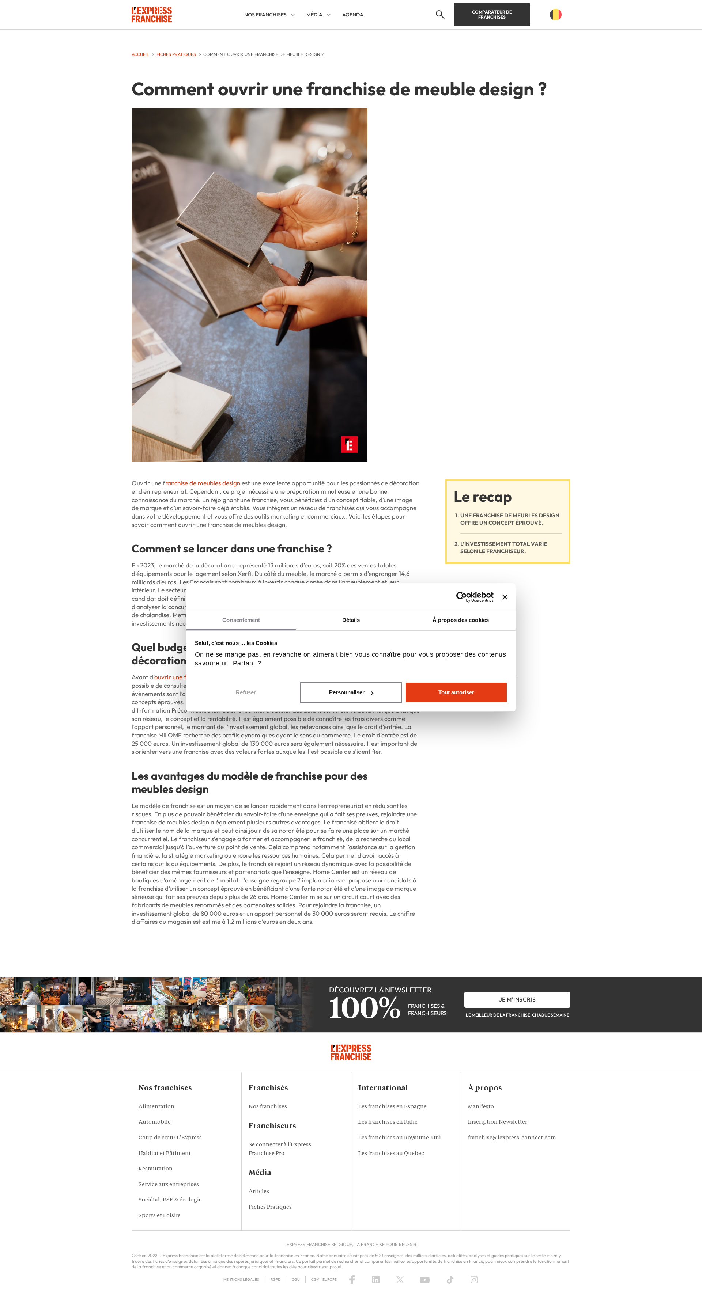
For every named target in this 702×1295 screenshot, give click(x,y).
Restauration (156, 1169)
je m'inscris (517, 999)
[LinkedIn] (375, 1279)
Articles (259, 1192)
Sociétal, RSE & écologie (170, 1200)
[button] (439, 14)
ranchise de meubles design (202, 483)
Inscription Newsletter (497, 1122)
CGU (296, 1279)
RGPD (275, 1279)
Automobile (155, 1122)
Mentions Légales (241, 1279)
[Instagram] (474, 1279)
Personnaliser (347, 692)
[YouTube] (424, 1279)
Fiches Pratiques (270, 1207)
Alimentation (156, 1107)
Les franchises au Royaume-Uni (399, 1138)
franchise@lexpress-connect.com (512, 1138)
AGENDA (352, 14)
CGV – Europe (324, 1279)
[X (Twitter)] (400, 1279)
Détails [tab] (351, 620)
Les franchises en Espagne (392, 1107)
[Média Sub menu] (328, 14)
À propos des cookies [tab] (461, 620)
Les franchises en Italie (388, 1122)
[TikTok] (450, 1279)
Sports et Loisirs (160, 1216)
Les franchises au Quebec (391, 1154)
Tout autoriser (456, 692)
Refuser (246, 692)
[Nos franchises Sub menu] (292, 14)
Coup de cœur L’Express (170, 1138)
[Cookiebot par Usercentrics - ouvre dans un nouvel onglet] (462, 597)
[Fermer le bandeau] (504, 597)
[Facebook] (352, 1279)
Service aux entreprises (169, 1185)
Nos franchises (268, 1107)
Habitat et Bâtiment (165, 1154)
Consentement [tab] (241, 620)
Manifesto (481, 1107)
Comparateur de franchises (492, 14)
